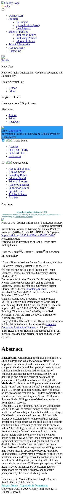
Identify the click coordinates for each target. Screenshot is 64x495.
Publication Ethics (26, 34)
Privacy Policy (9, 485)
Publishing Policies (26, 38)
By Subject (22, 21)
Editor (12, 91)
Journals (13, 18)
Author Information (28, 222)
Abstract (13, 146)
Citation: (6, 298)
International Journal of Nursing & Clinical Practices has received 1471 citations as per (31, 215)
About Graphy (17, 47)
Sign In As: (7, 109)
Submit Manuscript (19, 44)
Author (13, 87)
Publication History (52, 222)
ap (5, 6)
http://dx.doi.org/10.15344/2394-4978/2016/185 (28, 235)
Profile (5, 60)
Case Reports (23, 28)
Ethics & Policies (18, 31)
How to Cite (8, 222)
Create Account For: (12, 81)
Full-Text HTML (18, 149)
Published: (7, 295)
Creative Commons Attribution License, (28, 326)
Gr (2, 6)
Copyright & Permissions (34, 485)
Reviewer (14, 121)
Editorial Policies (25, 41)
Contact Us (15, 50)
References (15, 156)
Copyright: (7, 321)
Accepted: (36, 292)
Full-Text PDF (17, 152)
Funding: (6, 311)
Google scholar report (24, 217)
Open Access (16, 15)
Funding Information (51, 225)
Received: (7, 292)
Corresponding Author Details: (19, 279)
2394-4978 (15, 130)
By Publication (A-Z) (28, 25)
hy (8, 6)
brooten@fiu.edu (36, 288)
